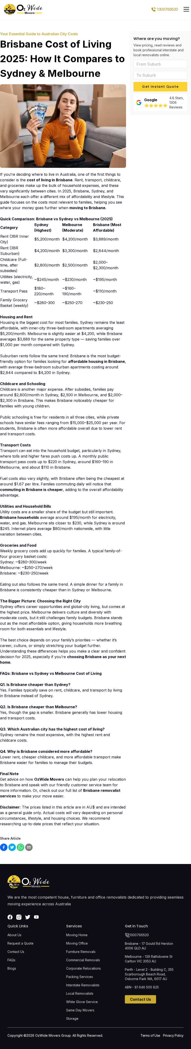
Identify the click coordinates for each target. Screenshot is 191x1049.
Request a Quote (20, 943)
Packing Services (79, 977)
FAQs (11, 960)
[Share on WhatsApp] (20, 847)
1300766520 (139, 935)
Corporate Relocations (83, 968)
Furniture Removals (81, 952)
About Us (14, 935)
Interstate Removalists (82, 985)
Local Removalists (79, 993)
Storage (72, 1018)
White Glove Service (82, 1002)
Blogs (11, 968)
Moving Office (77, 943)
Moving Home (77, 935)
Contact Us (15, 952)
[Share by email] (29, 847)
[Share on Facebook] (3, 847)
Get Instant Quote (160, 86)
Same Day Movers (80, 1010)
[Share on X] (12, 847)
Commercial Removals (83, 960)
